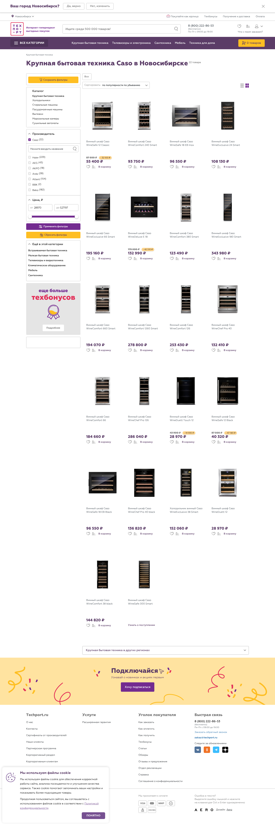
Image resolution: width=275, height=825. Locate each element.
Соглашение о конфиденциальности (160, 781)
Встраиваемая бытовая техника (48, 250)
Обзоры (143, 755)
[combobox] (125, 85)
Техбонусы (210, 16)
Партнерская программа (41, 748)
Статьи (142, 748)
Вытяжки (38, 114)
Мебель (33, 270)
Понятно (93, 815)
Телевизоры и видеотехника (46, 260)
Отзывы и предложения (152, 761)
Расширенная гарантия (96, 722)
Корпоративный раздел (40, 755)
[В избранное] (88, 167)
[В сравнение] (94, 167)
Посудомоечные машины (47, 109)
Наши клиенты (35, 742)
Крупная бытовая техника (48, 96)
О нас (29, 722)
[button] (73, 6)
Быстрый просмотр (105, 135)
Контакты (32, 728)
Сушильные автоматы (45, 123)
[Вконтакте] (198, 750)
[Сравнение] (247, 27)
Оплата (260, 16)
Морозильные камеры (46, 118)
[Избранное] (238, 27)
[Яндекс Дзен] (225, 750)
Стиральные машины (45, 105)
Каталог (38, 91)
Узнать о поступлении (141, 625)
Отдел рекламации (150, 768)
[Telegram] (216, 750)
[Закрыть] (263, 6)
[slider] (30, 216)
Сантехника (35, 275)
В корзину (104, 166)
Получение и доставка (236, 16)
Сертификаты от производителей (46, 735)
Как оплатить (146, 728)
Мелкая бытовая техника (43, 255)
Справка (143, 774)
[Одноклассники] (207, 750)
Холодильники (41, 100)
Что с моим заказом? (250, 32)
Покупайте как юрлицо (185, 16)
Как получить (146, 735)
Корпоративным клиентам (42, 761)
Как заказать (146, 722)
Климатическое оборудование (47, 265)
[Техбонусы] (53, 309)
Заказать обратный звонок (211, 732)
